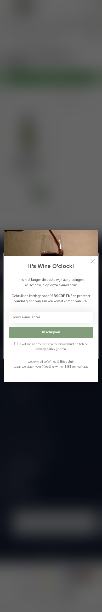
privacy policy (45, 349)
